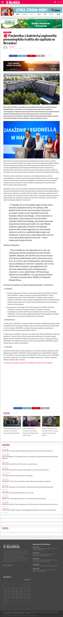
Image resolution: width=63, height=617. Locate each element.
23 (28, 594)
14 (20, 591)
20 (16, 594)
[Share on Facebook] (13, 55)
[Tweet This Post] (22, 55)
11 (9, 591)
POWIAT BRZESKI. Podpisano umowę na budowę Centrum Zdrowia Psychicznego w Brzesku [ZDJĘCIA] (12, 431)
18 (9, 594)
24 (5, 597)
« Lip (4, 603)
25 (9, 597)
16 (28, 591)
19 (13, 594)
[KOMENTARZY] (49, 55)
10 (5, 591)
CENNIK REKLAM (8, 613)
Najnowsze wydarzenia (41, 544)
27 (16, 597)
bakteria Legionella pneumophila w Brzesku (20, 363)
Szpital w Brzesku (47, 363)
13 (16, 591)
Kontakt (28, 613)
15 (24, 591)
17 (5, 594)
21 (20, 594)
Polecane (38, 363)
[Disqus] (31, 386)
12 (13, 591)
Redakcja (11, 47)
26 (13, 597)
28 (20, 597)
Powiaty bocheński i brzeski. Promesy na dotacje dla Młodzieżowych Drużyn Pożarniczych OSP (26, 612)
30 (28, 597)
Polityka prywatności (18, 613)
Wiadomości (55, 612)
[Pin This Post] (31, 55)
